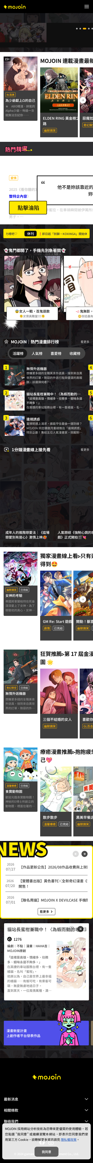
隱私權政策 (69, 1139)
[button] (46, 1099)
